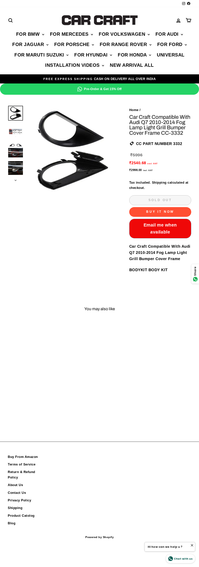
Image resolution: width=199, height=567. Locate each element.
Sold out (29, 411)
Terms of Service (21, 464)
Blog (11, 523)
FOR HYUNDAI (91, 54)
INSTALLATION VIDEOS (73, 65)
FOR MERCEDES (70, 34)
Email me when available (160, 228)
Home (134, 110)
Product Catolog (21, 516)
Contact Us (17, 493)
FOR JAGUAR (28, 44)
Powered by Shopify (99, 537)
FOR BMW (28, 34)
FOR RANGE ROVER (124, 44)
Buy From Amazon (23, 457)
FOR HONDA (133, 54)
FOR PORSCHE (72, 44)
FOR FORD (170, 44)
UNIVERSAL (171, 54)
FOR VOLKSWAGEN (123, 34)
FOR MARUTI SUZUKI (39, 54)
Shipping (159, 182)
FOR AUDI (167, 34)
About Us (15, 485)
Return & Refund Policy (21, 474)
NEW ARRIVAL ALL (132, 65)
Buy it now (160, 211)
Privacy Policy (19, 500)
